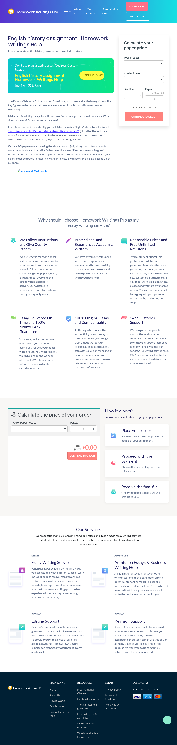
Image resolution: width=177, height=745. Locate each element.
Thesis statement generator (87, 706)
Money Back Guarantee (112, 706)
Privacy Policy (113, 689)
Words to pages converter (86, 725)
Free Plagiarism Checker (86, 691)
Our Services (90, 11)
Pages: (74, 422)
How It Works (57, 700)
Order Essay (93, 75)
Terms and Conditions (111, 697)
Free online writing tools (60, 713)
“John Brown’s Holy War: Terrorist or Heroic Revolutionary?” (43, 131)
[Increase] (160, 99)
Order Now (137, 6)
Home (67, 11)
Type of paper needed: (24, 422)
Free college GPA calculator (87, 715)
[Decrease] (148, 99)
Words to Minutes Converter (87, 734)
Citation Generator (88, 699)
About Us (77, 11)
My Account (137, 16)
